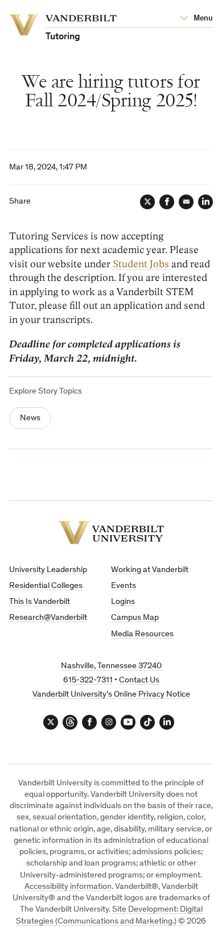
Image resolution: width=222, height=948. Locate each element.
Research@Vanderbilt (48, 618)
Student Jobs (141, 264)
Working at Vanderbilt (149, 570)
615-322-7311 (88, 680)
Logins (123, 602)
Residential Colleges (46, 586)
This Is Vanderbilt (39, 602)
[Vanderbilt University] (111, 532)
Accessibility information (68, 887)
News (30, 418)
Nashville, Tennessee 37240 (111, 666)
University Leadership (48, 570)
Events (123, 586)
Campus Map (135, 618)
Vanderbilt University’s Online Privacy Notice (111, 694)
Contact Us (139, 680)
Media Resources (142, 634)
